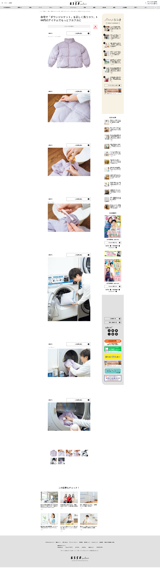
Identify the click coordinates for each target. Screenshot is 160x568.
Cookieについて (95, 542)
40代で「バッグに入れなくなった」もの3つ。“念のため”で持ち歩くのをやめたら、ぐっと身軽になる (115, 53)
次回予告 (107, 245)
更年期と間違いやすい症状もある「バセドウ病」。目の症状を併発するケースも (115, 183)
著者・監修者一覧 (113, 322)
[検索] (119, 93)
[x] (109, 334)
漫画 (114, 7)
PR (41, 509)
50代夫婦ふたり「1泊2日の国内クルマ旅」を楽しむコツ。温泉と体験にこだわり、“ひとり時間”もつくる (115, 61)
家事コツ (20, 7)
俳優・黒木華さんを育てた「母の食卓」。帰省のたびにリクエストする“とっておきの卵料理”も (115, 45)
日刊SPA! (84, 547)
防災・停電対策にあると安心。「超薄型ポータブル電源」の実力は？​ (88, 505)
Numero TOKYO (69, 547)
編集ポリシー (58, 542)
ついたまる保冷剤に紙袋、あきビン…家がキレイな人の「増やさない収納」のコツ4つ (115, 28)
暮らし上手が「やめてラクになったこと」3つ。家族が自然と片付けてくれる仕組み (115, 129)
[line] (116, 330)
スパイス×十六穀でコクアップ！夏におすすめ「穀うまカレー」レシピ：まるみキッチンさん (69, 528)
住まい (61, 7)
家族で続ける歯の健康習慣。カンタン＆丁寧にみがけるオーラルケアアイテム (49, 527)
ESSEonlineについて (50, 542)
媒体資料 (101, 542)
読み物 (104, 7)
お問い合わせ (65, 542)
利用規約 (81, 542)
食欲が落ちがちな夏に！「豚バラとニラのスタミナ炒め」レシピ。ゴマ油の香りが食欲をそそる (115, 161)
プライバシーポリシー (73, 542)
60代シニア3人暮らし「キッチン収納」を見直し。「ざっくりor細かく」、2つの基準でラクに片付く (115, 36)
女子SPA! (77, 547)
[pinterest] (116, 334)
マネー (50, 7)
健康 (94, 7)
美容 (85, 7)
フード (40, 7)
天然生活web (60, 547)
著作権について (87, 542)
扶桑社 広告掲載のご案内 (109, 542)
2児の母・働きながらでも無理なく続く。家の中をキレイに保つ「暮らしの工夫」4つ (115, 176)
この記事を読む (78, 33)
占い (146, 7)
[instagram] (109, 330)
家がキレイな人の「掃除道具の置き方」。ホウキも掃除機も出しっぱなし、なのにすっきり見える (115, 206)
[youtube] (112, 334)
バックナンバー (111, 247)
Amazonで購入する (113, 242)
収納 (30, 7)
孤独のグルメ (91, 547)
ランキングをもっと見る (113, 85)
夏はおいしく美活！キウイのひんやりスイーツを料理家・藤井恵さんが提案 (88, 527)
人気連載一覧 (113, 318)
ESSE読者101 (7, 7)
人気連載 (125, 7)
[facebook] (112, 330)
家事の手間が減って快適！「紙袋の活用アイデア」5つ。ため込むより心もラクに (115, 146)
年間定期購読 (115, 245)
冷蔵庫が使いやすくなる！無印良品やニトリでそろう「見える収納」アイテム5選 (115, 191)
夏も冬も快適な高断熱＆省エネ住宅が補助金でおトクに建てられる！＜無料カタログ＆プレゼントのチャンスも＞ (49, 506)
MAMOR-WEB (99, 547)
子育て (135, 7)
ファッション (73, 7)
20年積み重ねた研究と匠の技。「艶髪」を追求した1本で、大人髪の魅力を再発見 (69, 505)
